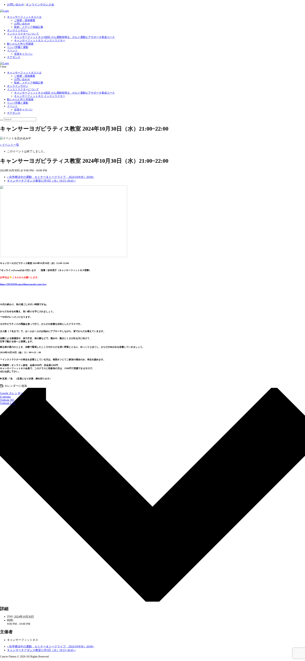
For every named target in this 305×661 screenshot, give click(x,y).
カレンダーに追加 (15, 385)
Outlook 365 (7, 399)
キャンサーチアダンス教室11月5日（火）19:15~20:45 (41, 180)
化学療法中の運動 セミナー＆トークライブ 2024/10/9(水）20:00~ (50, 176)
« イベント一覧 (9, 144)
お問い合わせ (15, 4)
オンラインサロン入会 (40, 4)
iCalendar (5, 396)
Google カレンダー (11, 393)
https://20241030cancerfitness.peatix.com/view (23, 284)
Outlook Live (7, 403)
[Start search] (1, 120)
